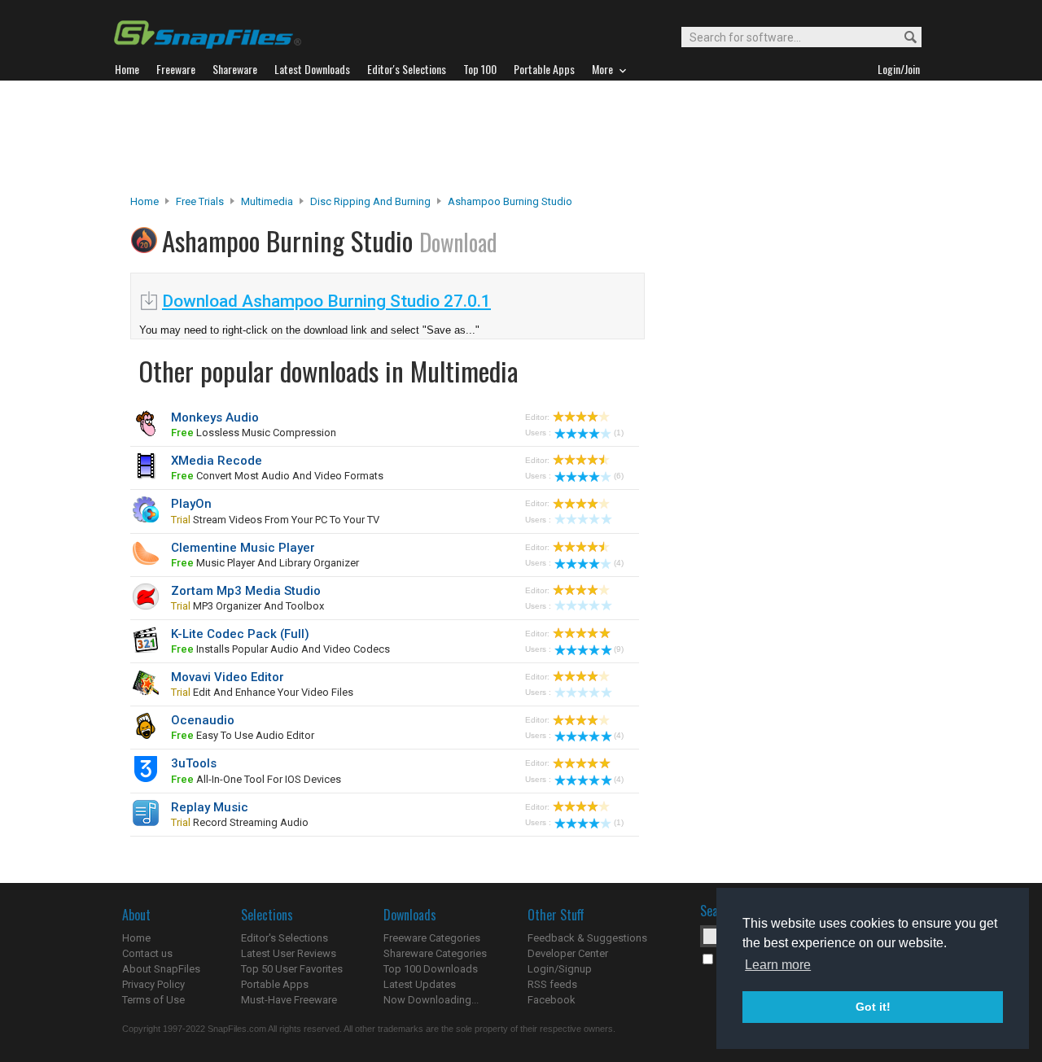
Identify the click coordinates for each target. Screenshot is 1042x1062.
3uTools (194, 763)
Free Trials (200, 201)
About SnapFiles (161, 969)
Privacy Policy (153, 984)
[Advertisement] (521, 137)
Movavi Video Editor (227, 677)
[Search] (903, 38)
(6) (619, 475)
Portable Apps (275, 984)
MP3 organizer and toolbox (247, 606)
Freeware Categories (431, 938)
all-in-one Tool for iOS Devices (256, 779)
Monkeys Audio (215, 417)
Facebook (552, 1000)
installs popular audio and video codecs (280, 649)
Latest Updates (419, 984)
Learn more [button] (778, 965)
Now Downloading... (431, 1000)
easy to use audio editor (242, 735)
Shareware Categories (435, 953)
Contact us (147, 953)
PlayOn (191, 503)
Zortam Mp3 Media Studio (246, 590)
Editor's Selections (284, 938)
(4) (619, 562)
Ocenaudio (202, 720)
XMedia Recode (216, 460)
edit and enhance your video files (262, 692)
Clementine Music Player (243, 547)
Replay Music (209, 807)
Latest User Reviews (288, 953)
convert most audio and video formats (277, 476)
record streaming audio (240, 822)
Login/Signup (560, 969)
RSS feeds (552, 984)
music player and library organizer (265, 563)
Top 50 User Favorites (292, 969)
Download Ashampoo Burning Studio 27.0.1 (326, 301)
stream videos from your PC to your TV (275, 520)
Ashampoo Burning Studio (510, 201)
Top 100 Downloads (430, 969)
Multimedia (267, 201)
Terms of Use (153, 1000)
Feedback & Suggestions (587, 938)
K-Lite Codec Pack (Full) (240, 634)
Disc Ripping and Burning (370, 201)
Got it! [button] (873, 1006)
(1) (619, 432)
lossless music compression (253, 432)
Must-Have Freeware (289, 1000)
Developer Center (568, 953)
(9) (619, 649)
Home (144, 201)
